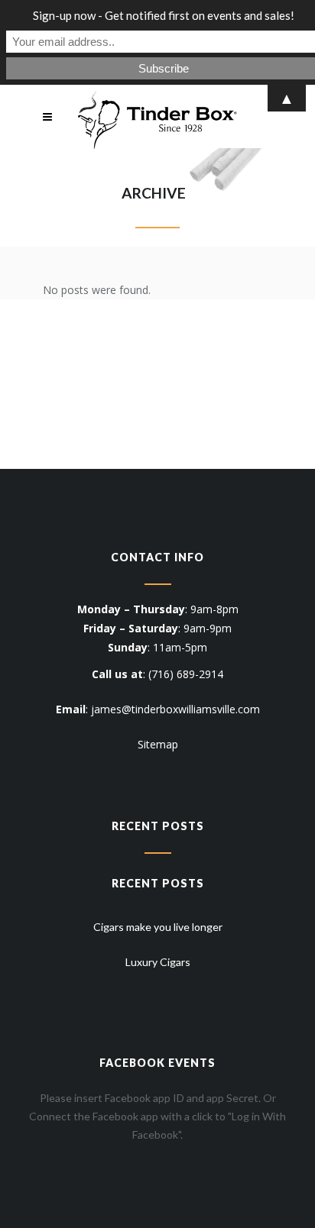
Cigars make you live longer (157, 926)
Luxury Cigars (157, 961)
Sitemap (158, 744)
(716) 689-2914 (185, 674)
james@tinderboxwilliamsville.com (175, 709)
